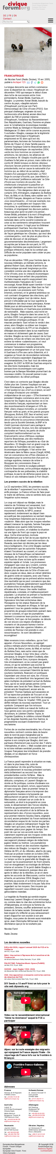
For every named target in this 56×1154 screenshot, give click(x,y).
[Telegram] (35, 82)
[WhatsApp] (38, 82)
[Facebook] (31, 82)
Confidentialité (46, 1151)
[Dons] (42, 32)
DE (4, 15)
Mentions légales (45, 1149)
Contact (7, 18)
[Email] (28, 82)
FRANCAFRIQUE (14, 75)
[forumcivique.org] (28, 13)
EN (15, 15)
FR (9, 15)
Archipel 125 (19, 82)
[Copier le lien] (42, 82)
